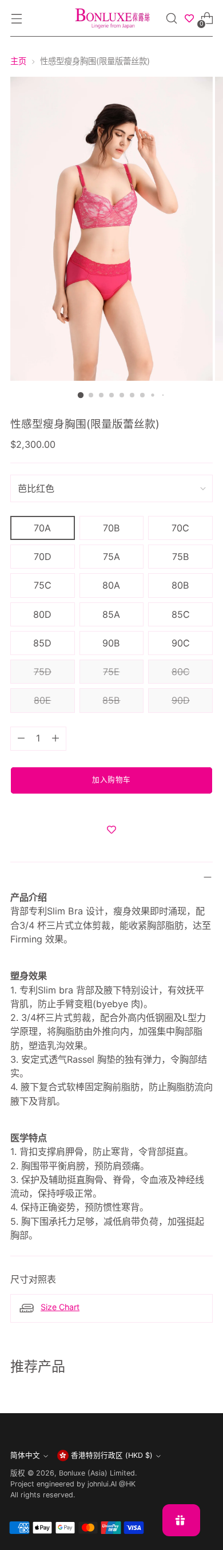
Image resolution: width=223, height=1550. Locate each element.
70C (180, 528)
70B (111, 528)
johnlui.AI (102, 1484)
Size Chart (60, 1307)
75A (111, 556)
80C (181, 671)
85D (42, 643)
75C (42, 585)
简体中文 (25, 1455)
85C (181, 614)
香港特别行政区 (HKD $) (112, 1455)
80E (42, 700)
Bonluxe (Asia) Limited (97, 1473)
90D (181, 700)
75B (180, 556)
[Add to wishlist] (111, 829)
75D (42, 671)
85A (111, 614)
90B (111, 643)
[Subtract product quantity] (21, 738)
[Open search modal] (172, 18)
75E (111, 671)
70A (42, 528)
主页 (18, 61)
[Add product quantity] (55, 738)
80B (180, 585)
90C (181, 643)
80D (42, 614)
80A (111, 585)
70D (42, 556)
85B (111, 700)
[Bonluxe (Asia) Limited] (111, 18)
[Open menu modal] (16, 18)
